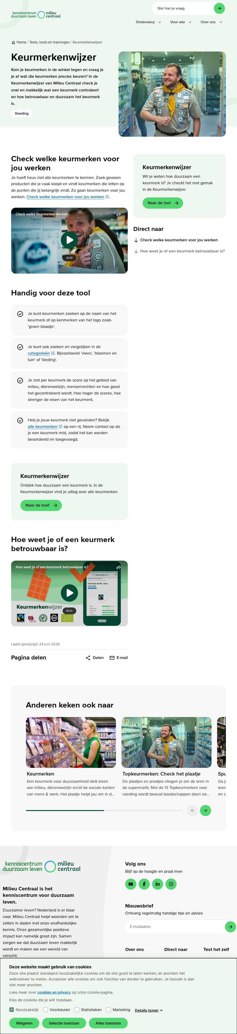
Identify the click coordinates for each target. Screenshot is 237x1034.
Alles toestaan (108, 1023)
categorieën (39, 353)
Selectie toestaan (64, 1023)
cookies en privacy (54, 992)
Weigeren (24, 1023)
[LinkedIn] (157, 884)
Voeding (21, 113)
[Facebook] (144, 884)
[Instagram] (171, 884)
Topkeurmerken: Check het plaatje (161, 774)
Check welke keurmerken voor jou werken (65, 196)
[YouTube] (130, 884)
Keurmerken (40, 774)
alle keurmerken (42, 426)
